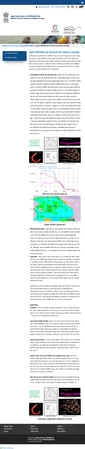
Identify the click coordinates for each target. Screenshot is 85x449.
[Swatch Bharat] (72, 29)
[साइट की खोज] (68, 7)
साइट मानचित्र (61, 431)
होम (3, 46)
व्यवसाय (6, 431)
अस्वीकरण (60, 426)
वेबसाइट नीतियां (8, 426)
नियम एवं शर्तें (34, 429)
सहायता (33, 426)
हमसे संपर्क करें (8, 429)
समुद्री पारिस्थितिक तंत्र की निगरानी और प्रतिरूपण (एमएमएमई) (54, 52)
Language (81, 7)
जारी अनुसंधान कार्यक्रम (11, 53)
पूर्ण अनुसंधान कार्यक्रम (28, 46)
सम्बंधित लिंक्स (34, 431)
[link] (7, 447)
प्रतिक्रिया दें (60, 429)
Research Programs (13, 46)
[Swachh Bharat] (55, 29)
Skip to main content (58, 7)
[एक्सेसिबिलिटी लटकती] (73, 7)
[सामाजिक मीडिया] (77, 7)
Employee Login (43, 7)
